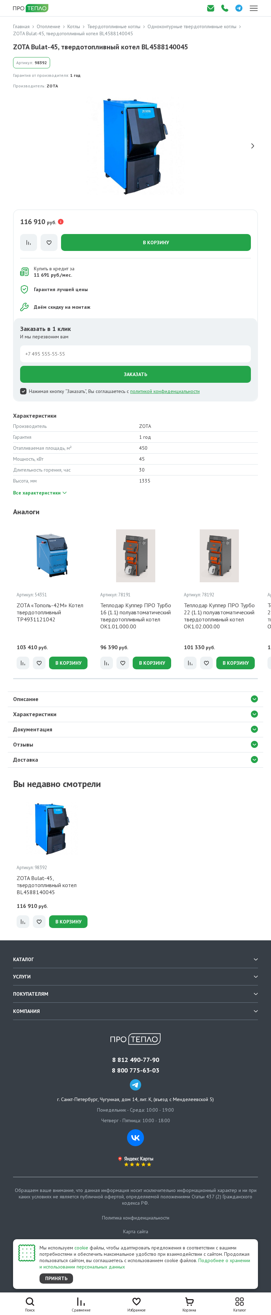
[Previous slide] (18, 146)
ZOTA (52, 85)
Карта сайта (135, 1231)
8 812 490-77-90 (135, 1059)
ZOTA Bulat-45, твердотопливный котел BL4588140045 (47, 885)
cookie (81, 1248)
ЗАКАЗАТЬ (135, 374)
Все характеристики (37, 493)
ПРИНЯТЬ (56, 1278)
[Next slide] (252, 146)
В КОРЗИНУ (156, 242)
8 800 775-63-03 (135, 1070)
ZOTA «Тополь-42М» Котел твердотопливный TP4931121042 (50, 612)
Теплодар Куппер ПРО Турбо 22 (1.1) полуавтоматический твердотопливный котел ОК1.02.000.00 (219, 616)
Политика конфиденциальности (135, 1218)
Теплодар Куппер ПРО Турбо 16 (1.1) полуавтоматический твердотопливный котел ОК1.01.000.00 (135, 616)
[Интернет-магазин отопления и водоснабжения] (31, 8)
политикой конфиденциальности (165, 391)
